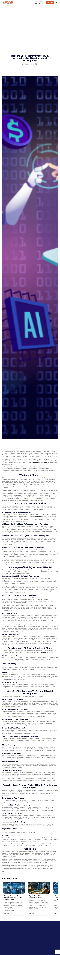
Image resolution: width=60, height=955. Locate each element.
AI (45, 851)
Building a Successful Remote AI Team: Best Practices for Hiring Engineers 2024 (14, 897)
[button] (56, 2)
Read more (6, 913)
